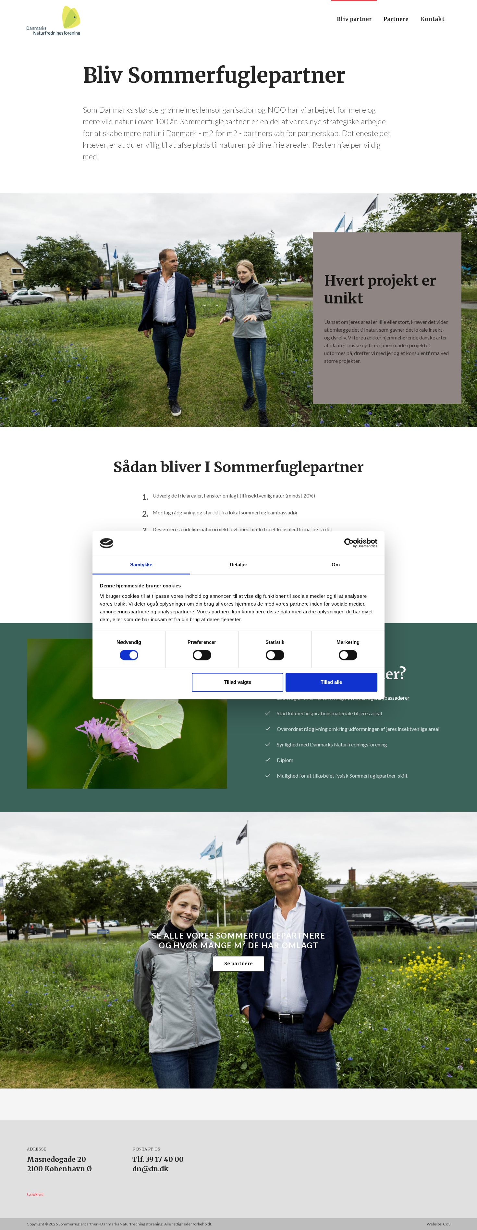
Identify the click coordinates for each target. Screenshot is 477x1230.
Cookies (35, 1194)
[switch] (202, 655)
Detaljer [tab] (239, 564)
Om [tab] (336, 564)
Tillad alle (331, 682)
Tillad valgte (237, 682)
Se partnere (238, 963)
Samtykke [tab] (141, 564)
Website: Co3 (438, 1224)
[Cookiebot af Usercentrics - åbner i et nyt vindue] (349, 543)
